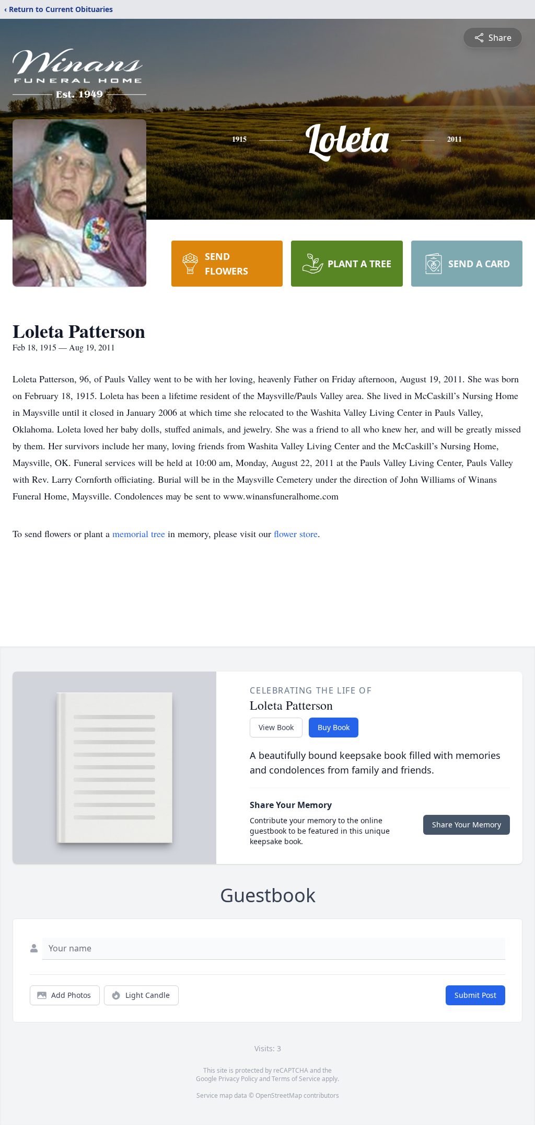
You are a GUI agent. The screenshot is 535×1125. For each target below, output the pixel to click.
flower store (296, 533)
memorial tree (138, 533)
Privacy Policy (238, 1078)
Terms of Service (296, 1078)
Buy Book (334, 727)
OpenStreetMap (278, 1095)
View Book (276, 727)
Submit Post (475, 995)
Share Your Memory (466, 824)
